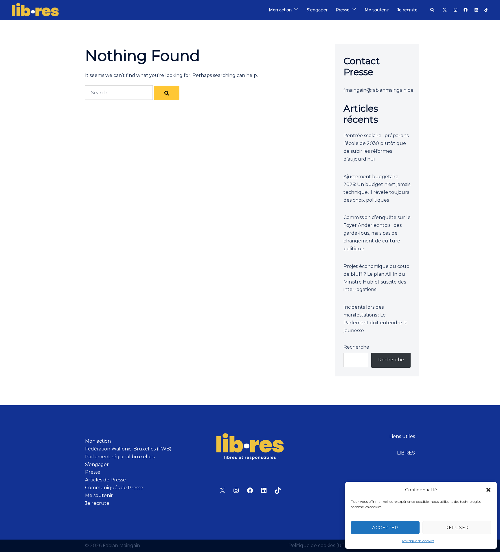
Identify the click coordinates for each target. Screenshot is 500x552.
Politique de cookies (418, 541)
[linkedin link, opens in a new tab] (475, 9)
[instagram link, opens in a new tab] (455, 9)
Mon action (280, 9)
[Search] (166, 93)
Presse (343, 9)
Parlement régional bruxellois (120, 456)
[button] (488, 490)
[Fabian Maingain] (35, 9)
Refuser (457, 527)
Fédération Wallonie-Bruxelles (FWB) (128, 449)
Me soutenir (377, 9)
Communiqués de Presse (114, 487)
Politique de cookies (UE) (317, 545)
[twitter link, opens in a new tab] (444, 9)
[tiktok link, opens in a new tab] (486, 9)
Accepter (385, 527)
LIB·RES (406, 453)
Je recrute (407, 9)
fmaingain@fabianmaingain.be (378, 90)
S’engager (317, 9)
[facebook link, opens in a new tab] (465, 9)
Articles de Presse (105, 480)
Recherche (356, 347)
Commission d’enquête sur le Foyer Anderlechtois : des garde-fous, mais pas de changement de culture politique (377, 233)
